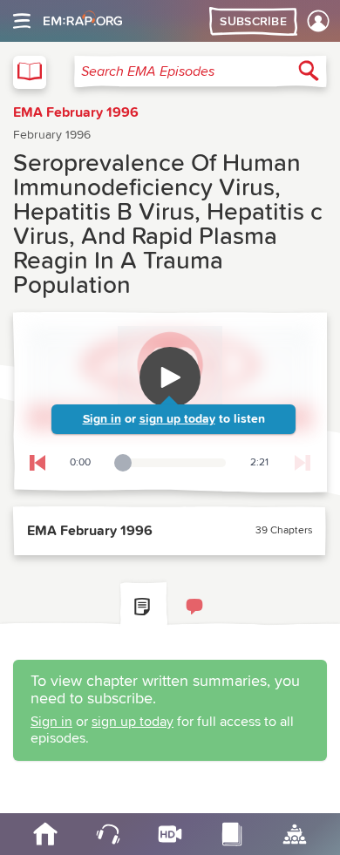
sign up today (177, 419)
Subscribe (253, 22)
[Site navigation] (22, 21)
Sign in (102, 419)
